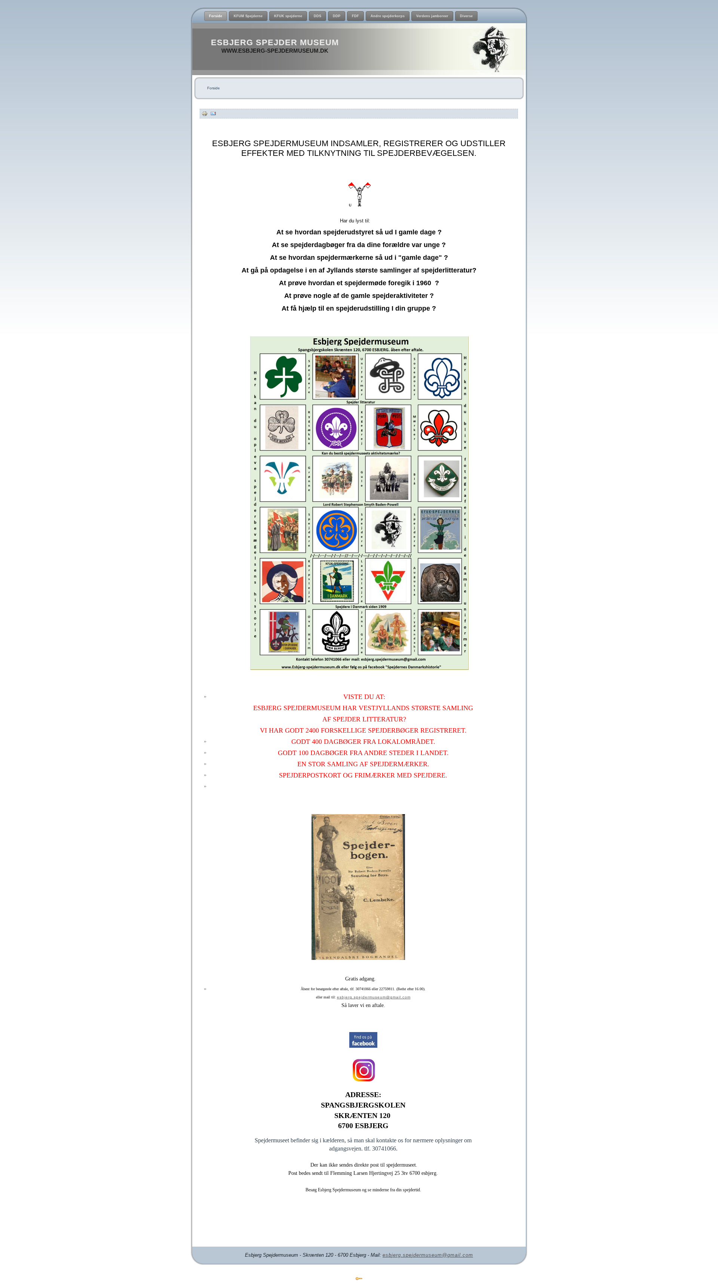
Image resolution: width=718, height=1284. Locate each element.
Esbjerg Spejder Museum (275, 42)
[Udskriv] (204, 113)
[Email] (213, 113)
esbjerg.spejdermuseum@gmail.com (374, 997)
